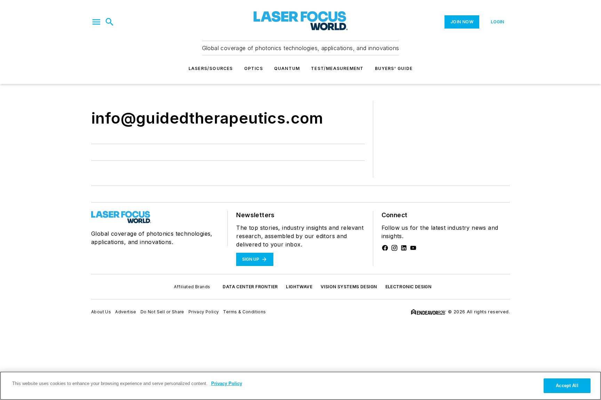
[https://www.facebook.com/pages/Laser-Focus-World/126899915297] (385, 247)
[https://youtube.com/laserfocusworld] (413, 247)
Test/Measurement (337, 68)
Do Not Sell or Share (162, 311)
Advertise (125, 311)
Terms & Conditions (244, 311)
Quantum (287, 68)
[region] (300, 385)
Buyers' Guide (394, 68)
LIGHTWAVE (299, 286)
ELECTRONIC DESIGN (408, 286)
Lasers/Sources (211, 68)
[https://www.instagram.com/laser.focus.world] (394, 247)
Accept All (567, 385)
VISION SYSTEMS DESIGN (349, 286)
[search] (109, 22)
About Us (101, 311)
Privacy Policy (204, 311)
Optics (253, 68)
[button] (96, 22)
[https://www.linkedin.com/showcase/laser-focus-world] (403, 247)
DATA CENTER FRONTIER (250, 286)
